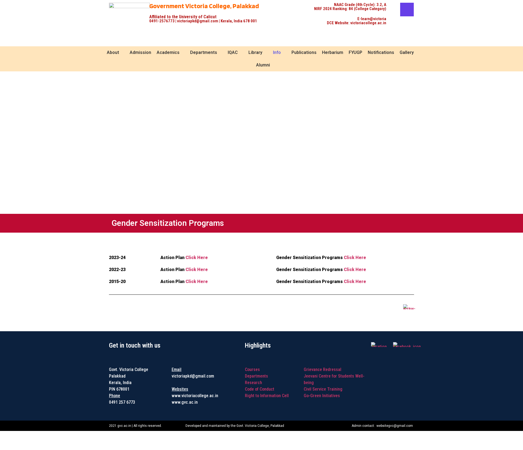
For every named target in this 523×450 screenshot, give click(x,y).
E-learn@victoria (371, 18)
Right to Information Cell (267, 395)
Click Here (197, 257)
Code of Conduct (259, 389)
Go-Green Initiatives (322, 395)
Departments (256, 376)
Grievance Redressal (322, 369)
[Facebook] (407, 9)
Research (253, 382)
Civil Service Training (323, 389)
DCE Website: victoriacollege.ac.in (356, 22)
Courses (252, 369)
